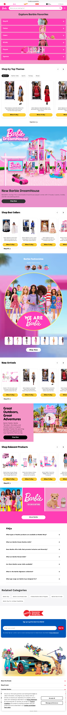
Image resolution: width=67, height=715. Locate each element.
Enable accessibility (33, 1)
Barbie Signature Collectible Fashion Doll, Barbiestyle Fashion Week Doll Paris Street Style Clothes (29, 389)
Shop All (6, 248)
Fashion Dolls (15, 75)
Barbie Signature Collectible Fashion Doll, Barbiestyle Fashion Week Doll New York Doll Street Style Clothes (14, 109)
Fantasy (30, 75)
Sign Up (61, 628)
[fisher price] (37, 4)
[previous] (58, 69)
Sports (23, 75)
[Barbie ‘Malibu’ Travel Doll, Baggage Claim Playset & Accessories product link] (48, 461)
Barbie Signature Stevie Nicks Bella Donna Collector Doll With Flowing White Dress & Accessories (10, 239)
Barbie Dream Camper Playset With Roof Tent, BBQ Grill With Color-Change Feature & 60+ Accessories (10, 474)
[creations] (49, 4)
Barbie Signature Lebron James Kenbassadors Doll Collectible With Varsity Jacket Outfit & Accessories (29, 239)
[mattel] (4, 4)
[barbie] (14, 4)
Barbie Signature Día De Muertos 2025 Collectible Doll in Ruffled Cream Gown (48, 239)
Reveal (37, 75)
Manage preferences (52, 703)
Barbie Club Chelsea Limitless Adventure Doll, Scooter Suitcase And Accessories (29, 474)
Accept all (52, 698)
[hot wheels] (26, 4)
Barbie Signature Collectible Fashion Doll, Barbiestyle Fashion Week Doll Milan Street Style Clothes (41, 109)
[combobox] (35, 8)
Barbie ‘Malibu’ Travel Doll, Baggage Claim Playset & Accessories (48, 474)
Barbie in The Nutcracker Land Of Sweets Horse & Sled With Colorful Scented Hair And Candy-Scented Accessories (10, 389)
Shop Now (33, 350)
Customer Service (6, 689)
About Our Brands (6, 681)
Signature (5, 75)
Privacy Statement (32, 699)
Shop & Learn (5, 685)
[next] (63, 69)
